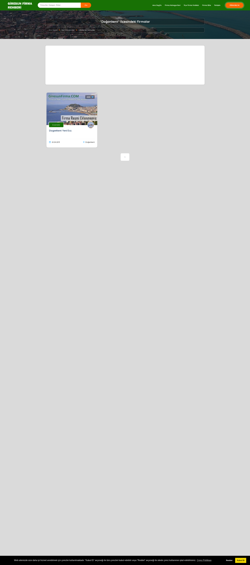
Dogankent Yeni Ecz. (60, 130)
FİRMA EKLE (234, 5)
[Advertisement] (125, 65)
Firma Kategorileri (172, 5)
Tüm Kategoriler (67, 30)
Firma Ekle (206, 5)
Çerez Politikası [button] (204, 560)
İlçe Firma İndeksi (191, 5)
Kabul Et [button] (241, 560)
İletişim (217, 5)
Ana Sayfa (156, 5)
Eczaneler (56, 125)
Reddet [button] (229, 560)
